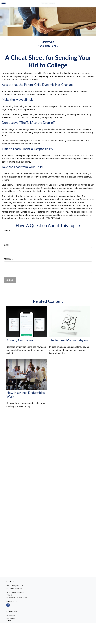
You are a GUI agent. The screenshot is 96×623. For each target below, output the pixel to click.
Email (6, 245)
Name (7, 231)
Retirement (10, 616)
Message (8, 259)
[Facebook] (8, 605)
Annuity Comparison (20, 340)
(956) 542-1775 (17, 586)
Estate (8, 621)
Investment (10, 618)
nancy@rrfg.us (11, 601)
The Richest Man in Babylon (68, 340)
